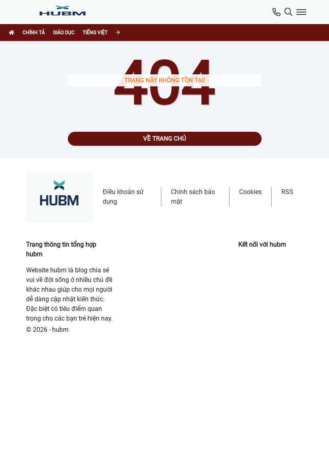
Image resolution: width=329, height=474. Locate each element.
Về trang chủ (164, 138)
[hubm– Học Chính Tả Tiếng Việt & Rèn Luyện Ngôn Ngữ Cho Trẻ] (64, 12)
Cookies (250, 192)
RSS (287, 192)
